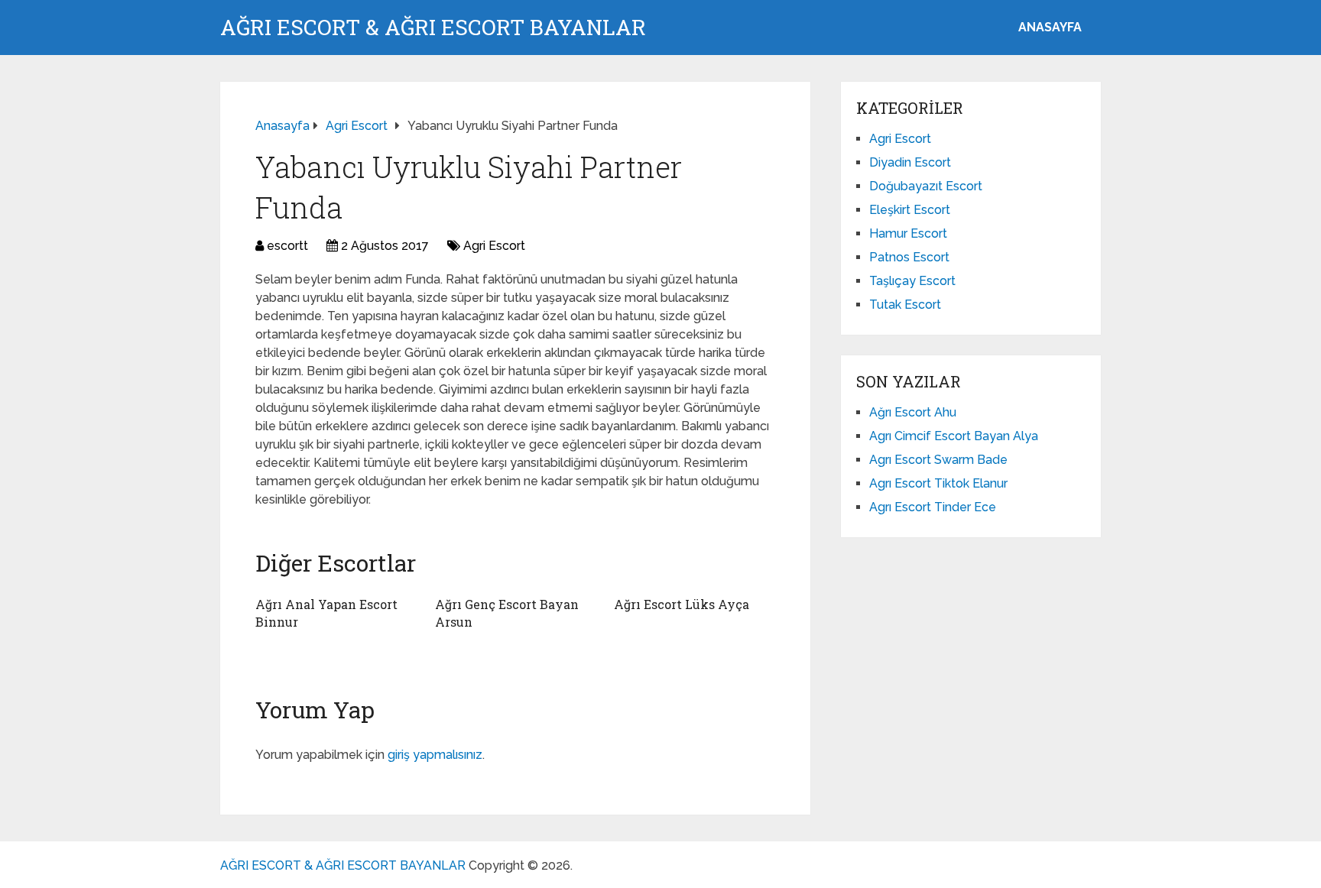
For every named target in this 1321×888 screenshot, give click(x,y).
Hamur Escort (908, 233)
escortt (287, 245)
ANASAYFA (1050, 27)
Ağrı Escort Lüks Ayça (681, 604)
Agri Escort (494, 245)
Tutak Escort (905, 304)
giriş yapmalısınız (435, 754)
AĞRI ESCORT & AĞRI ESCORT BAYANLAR (433, 27)
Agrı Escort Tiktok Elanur (938, 483)
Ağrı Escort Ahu (912, 412)
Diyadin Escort (910, 162)
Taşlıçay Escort (912, 281)
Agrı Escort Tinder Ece (932, 507)
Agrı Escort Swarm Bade (938, 459)
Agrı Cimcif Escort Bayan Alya (953, 436)
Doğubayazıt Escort (925, 186)
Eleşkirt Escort (909, 210)
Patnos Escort (909, 257)
